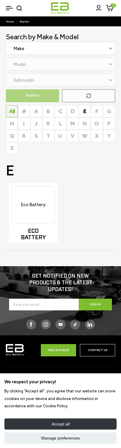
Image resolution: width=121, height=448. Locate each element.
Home (10, 21)
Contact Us (97, 350)
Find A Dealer (58, 350)
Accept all (61, 424)
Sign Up (95, 304)
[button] (9, 8)
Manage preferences (60, 438)
